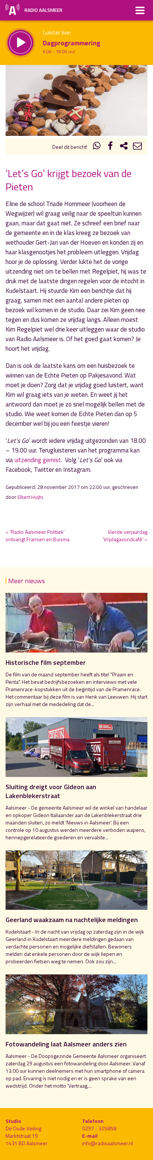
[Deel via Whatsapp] (97, 147)
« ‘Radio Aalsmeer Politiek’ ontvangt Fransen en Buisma (37, 535)
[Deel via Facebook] (110, 147)
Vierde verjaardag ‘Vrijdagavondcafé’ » (124, 535)
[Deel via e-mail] (137, 147)
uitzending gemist (37, 460)
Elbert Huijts (30, 497)
